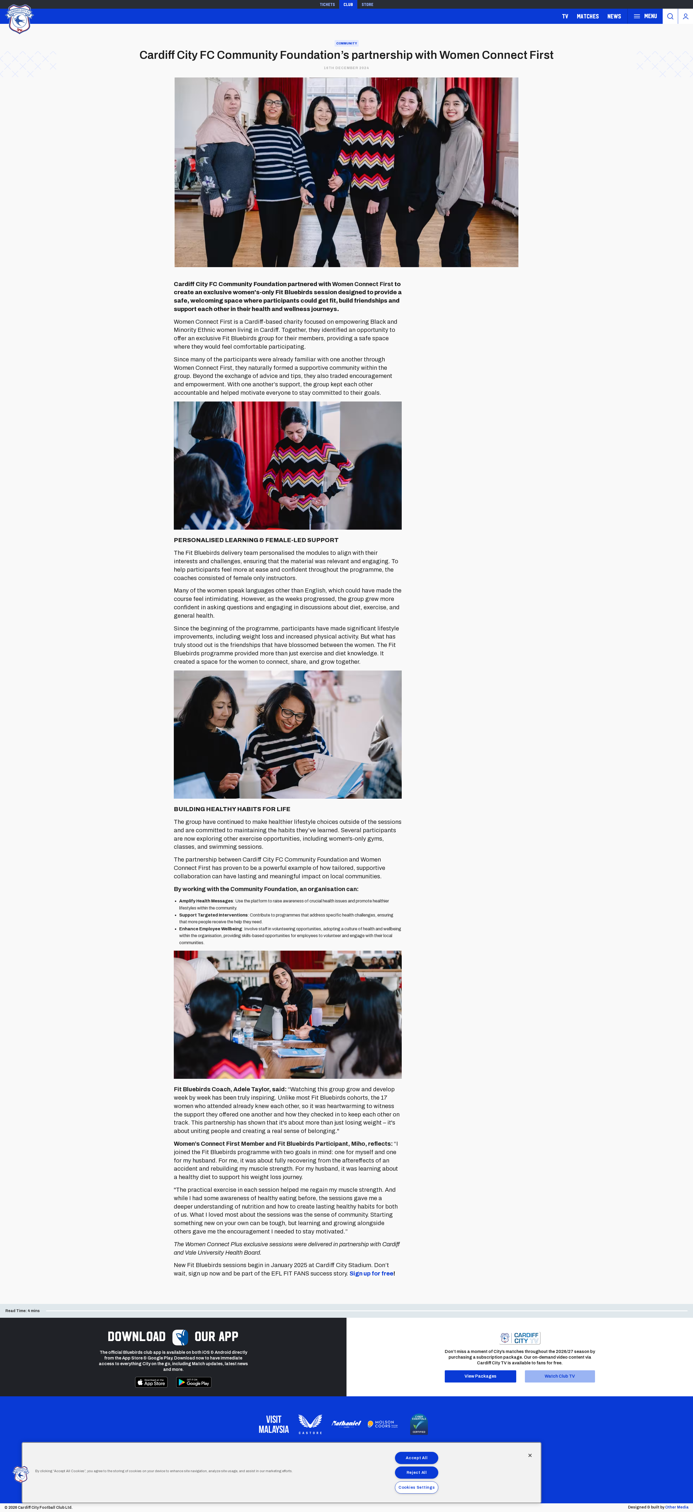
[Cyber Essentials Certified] (419, 1424)
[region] (281, 1472)
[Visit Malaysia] (274, 1424)
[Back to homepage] (19, 18)
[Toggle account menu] (685, 16)
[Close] (530, 1455)
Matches (588, 16)
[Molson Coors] (383, 1424)
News (614, 16)
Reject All (417, 1472)
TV (565, 16)
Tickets (327, 4)
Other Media (677, 1507)
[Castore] (310, 1424)
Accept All (416, 1458)
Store (367, 4)
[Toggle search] (670, 16)
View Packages (480, 1376)
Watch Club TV (560, 1376)
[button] (21, 1474)
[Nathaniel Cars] (346, 1424)
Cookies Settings (416, 1487)
